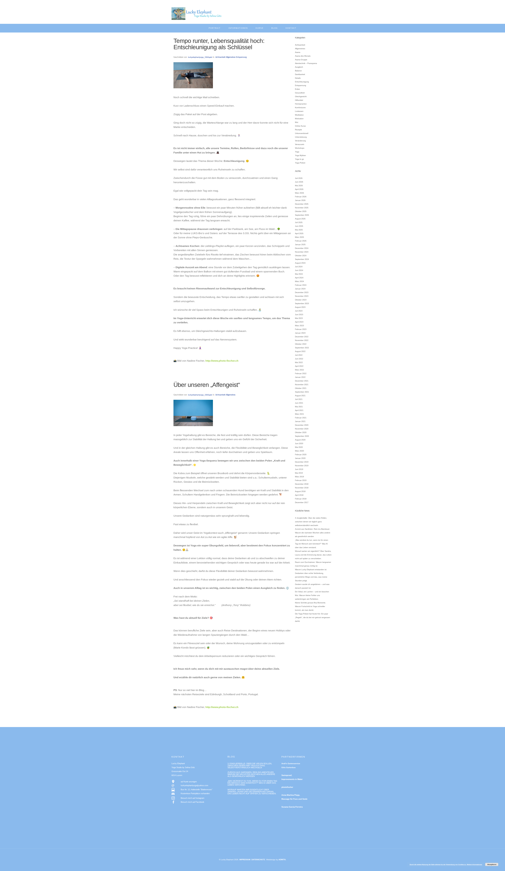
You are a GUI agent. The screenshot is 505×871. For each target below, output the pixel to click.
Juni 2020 (299, 443)
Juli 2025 (298, 222)
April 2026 (299, 189)
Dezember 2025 (301, 204)
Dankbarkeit (300, 74)
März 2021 (299, 414)
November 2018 (301, 488)
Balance (298, 71)
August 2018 (300, 491)
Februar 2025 (300, 241)
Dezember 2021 (301, 381)
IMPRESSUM (244, 859)
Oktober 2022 (300, 344)
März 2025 (299, 237)
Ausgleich (299, 67)
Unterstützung (301, 137)
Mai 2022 (299, 362)
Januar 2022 (300, 377)
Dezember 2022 (301, 337)
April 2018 (299, 495)
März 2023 (299, 326)
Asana (297, 52)
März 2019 (299, 477)
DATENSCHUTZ (258, 859)
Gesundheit (300, 93)
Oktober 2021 (300, 388)
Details (298, 78)
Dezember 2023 (301, 292)
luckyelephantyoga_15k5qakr (200, 57)
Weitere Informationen (474, 864)
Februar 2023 (300, 329)
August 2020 (300, 440)
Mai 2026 (299, 185)
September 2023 (302, 303)
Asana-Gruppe (301, 60)
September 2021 (302, 392)
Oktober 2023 (300, 300)
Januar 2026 (300, 200)
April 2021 (299, 410)
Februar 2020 (300, 454)
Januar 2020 (300, 458)
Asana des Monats (302, 56)
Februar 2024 (300, 285)
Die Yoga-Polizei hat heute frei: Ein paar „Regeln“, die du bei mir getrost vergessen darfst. (312, 617)
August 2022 (300, 351)
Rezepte (298, 130)
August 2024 (300, 263)
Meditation (299, 115)
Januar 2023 (300, 333)
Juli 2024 (298, 267)
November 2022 (301, 340)
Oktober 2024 (300, 255)
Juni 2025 (299, 226)
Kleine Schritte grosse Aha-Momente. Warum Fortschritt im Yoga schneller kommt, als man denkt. (310, 606)
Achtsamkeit (220, 57)
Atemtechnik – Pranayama (306, 63)
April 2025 (299, 233)
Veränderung (300, 141)
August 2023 (300, 307)
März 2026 (299, 193)
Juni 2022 (299, 359)
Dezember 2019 (301, 462)
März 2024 (299, 281)
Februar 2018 (300, 499)
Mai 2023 (299, 318)
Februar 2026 (300, 197)
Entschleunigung (302, 82)
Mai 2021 (299, 407)
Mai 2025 (299, 230)
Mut (296, 122)
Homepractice (301, 104)
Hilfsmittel (299, 100)
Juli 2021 (298, 399)
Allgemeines (230, 57)
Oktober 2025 (300, 211)
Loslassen (299, 111)
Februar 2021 (300, 418)
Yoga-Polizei (300, 163)
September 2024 (302, 259)
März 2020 (299, 451)
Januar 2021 (300, 421)
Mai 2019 (299, 473)
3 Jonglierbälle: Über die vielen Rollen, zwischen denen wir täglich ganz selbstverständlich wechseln (311, 521)
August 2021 (300, 396)
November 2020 (301, 429)
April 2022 (299, 366)
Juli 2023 (298, 311)
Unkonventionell (301, 133)
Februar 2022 (300, 373)
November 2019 (301, 466)
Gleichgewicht (301, 96)
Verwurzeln (299, 144)
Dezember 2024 (301, 248)
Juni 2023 (299, 314)
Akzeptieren (491, 864)
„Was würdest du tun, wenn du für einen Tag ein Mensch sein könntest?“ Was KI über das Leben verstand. (311, 543)
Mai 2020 (299, 447)
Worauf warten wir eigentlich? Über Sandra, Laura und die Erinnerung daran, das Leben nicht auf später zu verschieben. (313, 555)
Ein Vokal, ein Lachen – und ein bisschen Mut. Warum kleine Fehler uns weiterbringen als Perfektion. (312, 595)
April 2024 (299, 278)
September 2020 (302, 436)
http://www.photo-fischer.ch (221, 360)
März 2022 (299, 370)
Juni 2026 (299, 182)
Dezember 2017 (301, 502)
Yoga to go (299, 159)
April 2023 (299, 322)
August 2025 (300, 219)
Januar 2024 (300, 289)
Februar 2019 (300, 480)
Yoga (297, 152)
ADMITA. (282, 859)
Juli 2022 (298, 355)
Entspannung (241, 57)
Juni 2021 (299, 403)
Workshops (299, 148)
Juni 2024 (299, 270)
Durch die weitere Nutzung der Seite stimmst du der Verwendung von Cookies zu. (438, 864)
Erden (297, 89)
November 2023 (301, 296)
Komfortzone (300, 107)
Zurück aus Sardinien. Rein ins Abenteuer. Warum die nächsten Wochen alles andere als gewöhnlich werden (312, 532)
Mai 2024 (299, 274)
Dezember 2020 (301, 425)
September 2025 (302, 215)
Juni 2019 (299, 469)
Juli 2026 (298, 178)
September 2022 (302, 348)
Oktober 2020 (300, 432)
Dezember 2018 (301, 484)
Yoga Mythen (300, 155)
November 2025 (301, 208)
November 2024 (301, 252)
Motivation (299, 119)
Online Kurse (300, 126)
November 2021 (301, 384)
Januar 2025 (300, 244)
